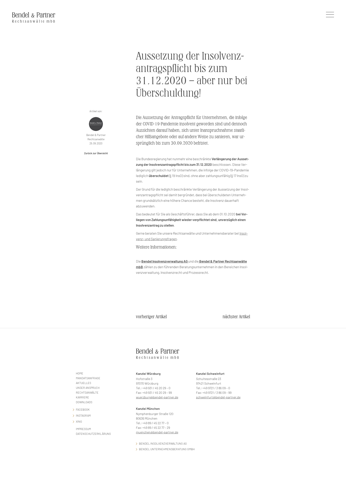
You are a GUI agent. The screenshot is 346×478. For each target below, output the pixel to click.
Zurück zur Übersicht (96, 153)
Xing (79, 421)
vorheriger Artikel (151, 316)
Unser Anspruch (88, 387)
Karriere (82, 397)
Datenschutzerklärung (93, 433)
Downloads (84, 402)
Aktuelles (83, 383)
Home (79, 373)
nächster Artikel (236, 316)
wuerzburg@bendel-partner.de (157, 397)
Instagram (83, 415)
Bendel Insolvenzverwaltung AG (163, 443)
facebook (83, 409)
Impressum (83, 429)
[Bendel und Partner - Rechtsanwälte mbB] (33, 17)
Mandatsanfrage (88, 378)
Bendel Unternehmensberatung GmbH (167, 449)
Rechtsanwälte (87, 392)
